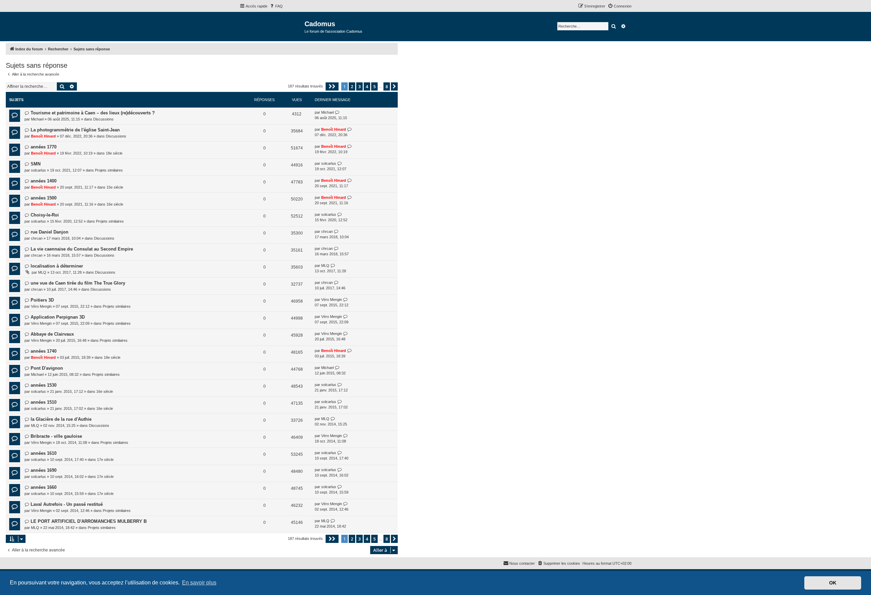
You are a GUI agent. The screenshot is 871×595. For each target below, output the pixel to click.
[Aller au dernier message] (337, 112)
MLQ (42, 272)
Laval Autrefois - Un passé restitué (67, 504)
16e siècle (114, 204)
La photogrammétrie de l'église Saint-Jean (75, 129)
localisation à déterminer (57, 266)
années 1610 (43, 453)
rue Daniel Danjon (49, 232)
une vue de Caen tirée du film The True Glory (78, 283)
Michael (37, 119)
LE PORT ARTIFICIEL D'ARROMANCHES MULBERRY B (89, 521)
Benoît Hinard (43, 136)
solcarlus (38, 170)
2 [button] (352, 86)
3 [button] (359, 86)
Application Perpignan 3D (58, 317)
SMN (35, 163)
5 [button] (374, 86)
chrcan (37, 238)
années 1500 (43, 197)
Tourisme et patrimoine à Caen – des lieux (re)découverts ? (93, 112)
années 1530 (43, 385)
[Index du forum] (272, 26)
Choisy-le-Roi (45, 215)
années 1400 (43, 180)
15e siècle (114, 187)
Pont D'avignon (47, 368)
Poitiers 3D (42, 300)
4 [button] (367, 86)
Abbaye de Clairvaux (52, 334)
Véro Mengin (41, 306)
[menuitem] (276, 6)
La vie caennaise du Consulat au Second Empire (82, 249)
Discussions (103, 119)
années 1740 (43, 351)
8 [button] (386, 86)
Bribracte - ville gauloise (56, 436)
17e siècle (105, 459)
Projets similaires (109, 170)
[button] (332, 86)
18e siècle (114, 153)
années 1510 (43, 402)
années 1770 (43, 146)
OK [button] (832, 582)
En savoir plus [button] (199, 582)
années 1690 (43, 470)
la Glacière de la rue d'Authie (61, 419)
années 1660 (43, 487)
